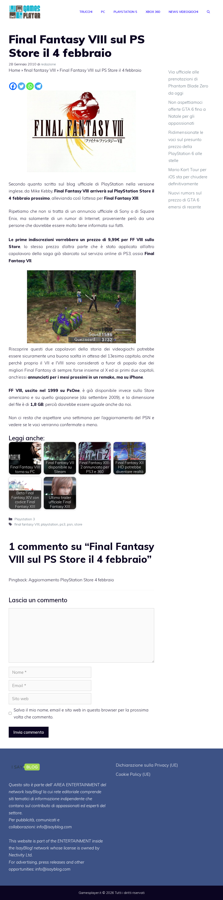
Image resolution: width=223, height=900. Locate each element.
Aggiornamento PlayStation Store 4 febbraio (71, 579)
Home (14, 70)
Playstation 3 (24, 519)
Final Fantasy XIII (121, 198)
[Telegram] (38, 86)
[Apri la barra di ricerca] (208, 11)
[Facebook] (13, 86)
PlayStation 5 (125, 12)
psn (70, 524)
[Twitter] (21, 86)
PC (103, 12)
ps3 (63, 524)
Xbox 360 (153, 12)
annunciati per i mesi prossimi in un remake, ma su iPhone (85, 377)
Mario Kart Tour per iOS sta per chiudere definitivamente (187, 176)
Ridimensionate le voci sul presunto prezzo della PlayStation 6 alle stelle (185, 146)
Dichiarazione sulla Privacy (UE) (147, 765)
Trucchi (85, 12)
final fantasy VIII (40, 70)
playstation (49, 524)
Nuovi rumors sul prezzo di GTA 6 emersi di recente (185, 200)
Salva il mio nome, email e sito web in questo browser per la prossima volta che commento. (81, 713)
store (78, 524)
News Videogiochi (183, 12)
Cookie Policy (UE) (133, 774)
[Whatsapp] (30, 86)
